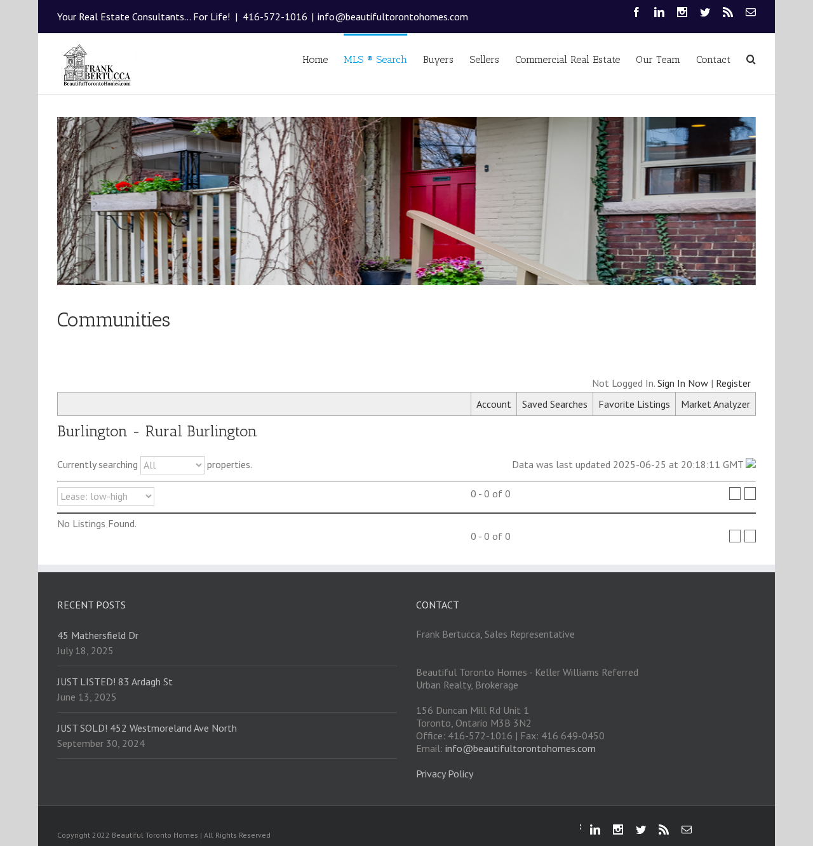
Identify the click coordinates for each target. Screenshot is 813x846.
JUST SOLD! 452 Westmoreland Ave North (147, 728)
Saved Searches (555, 404)
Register (733, 383)
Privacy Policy (444, 773)
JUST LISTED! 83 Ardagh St (115, 681)
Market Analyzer (715, 404)
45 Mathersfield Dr (97, 635)
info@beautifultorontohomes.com (393, 16)
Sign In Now (682, 383)
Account (493, 404)
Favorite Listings (634, 404)
